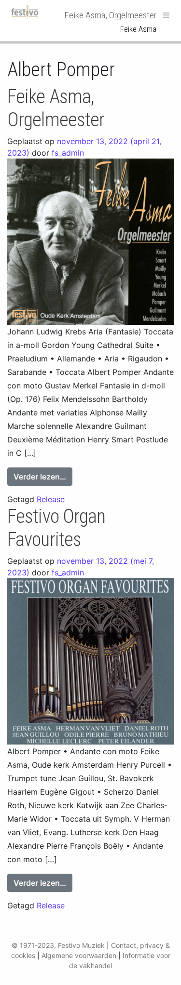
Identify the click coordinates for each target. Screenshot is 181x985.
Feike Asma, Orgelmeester (55, 108)
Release (51, 499)
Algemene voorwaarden (79, 955)
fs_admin (68, 153)
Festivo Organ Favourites (56, 528)
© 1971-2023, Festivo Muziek (58, 945)
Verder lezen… (43, 476)
